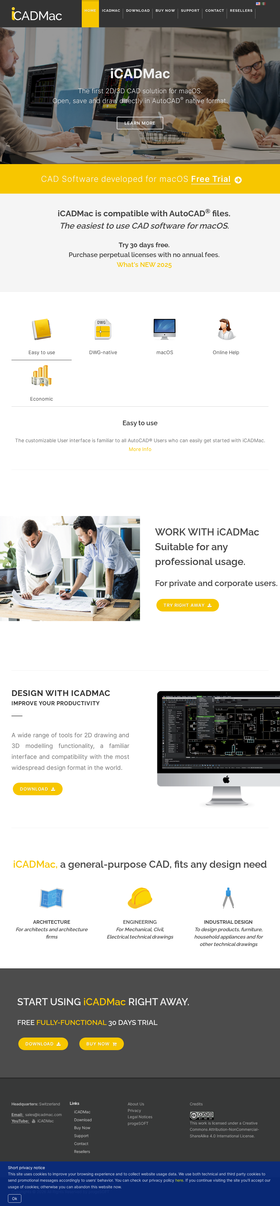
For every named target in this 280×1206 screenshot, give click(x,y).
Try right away (185, 605)
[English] (258, 3)
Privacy (134, 1110)
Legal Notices (140, 1116)
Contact (81, 1143)
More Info (140, 449)
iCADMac (45, 1120)
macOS (164, 352)
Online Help (226, 352)
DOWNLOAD (35, 789)
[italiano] (263, 3)
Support (81, 1135)
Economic (41, 399)
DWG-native (103, 352)
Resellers (82, 1151)
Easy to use (41, 352)
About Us (136, 1104)
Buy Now (98, 1044)
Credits (196, 1104)
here (179, 1180)
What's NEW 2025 (144, 265)
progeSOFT (138, 1123)
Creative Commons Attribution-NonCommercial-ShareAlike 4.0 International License (224, 1129)
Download (83, 1119)
